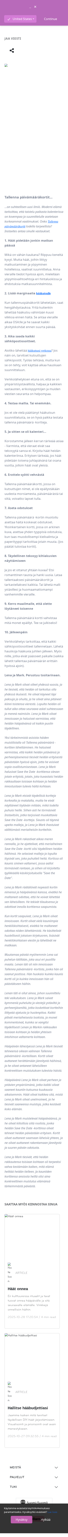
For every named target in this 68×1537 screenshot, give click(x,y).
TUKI (13, 1487)
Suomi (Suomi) (37, 1503)
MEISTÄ (15, 1467)
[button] (12, 51)
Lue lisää (52, 1512)
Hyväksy (21, 1520)
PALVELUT (17, 1477)
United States (22, 19)
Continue (50, 19)
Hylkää (45, 1520)
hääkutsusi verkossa (39, 350)
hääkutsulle (43, 293)
